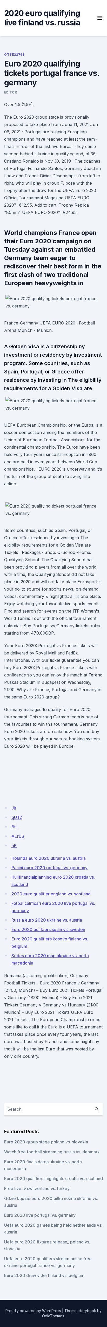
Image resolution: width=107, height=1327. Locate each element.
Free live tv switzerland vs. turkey (37, 1188)
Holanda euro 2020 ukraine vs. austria (48, 858)
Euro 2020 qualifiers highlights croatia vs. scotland (53, 1178)
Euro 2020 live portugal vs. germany (40, 1215)
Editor (10, 92)
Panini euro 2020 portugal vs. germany (49, 867)
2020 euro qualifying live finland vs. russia (42, 17)
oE (14, 845)
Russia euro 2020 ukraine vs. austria (46, 920)
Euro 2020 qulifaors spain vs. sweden (48, 929)
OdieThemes (53, 1316)
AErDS (17, 836)
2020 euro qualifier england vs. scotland (51, 893)
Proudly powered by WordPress (33, 1310)
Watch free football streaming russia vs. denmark (52, 1151)
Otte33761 (14, 55)
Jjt (13, 808)
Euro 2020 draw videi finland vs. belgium (44, 1275)
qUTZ (16, 817)
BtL (14, 826)
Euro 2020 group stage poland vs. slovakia (46, 1141)
